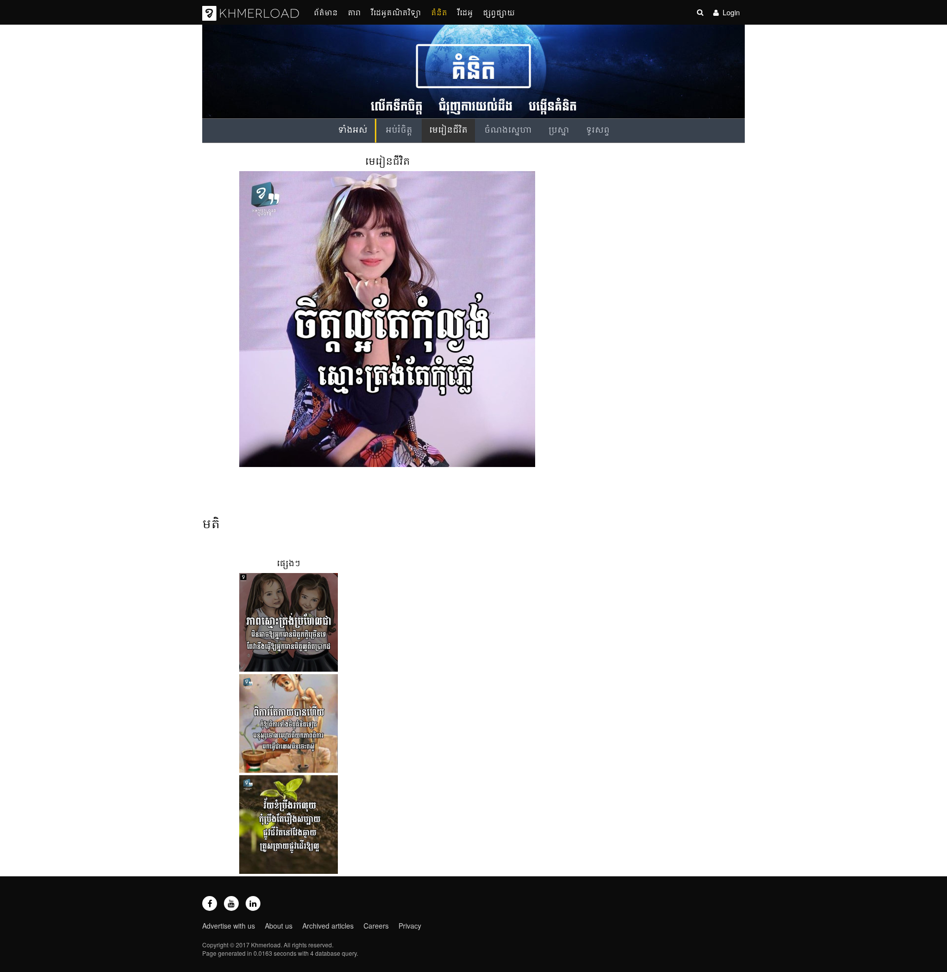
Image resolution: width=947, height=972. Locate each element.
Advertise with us (228, 926)
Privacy (410, 926)
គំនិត (439, 12)
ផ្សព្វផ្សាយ (499, 12)
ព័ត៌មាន (326, 12)
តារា (354, 12)
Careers (376, 926)
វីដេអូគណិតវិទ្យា (396, 12)
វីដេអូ (465, 12)
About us (278, 926)
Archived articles (328, 926)
